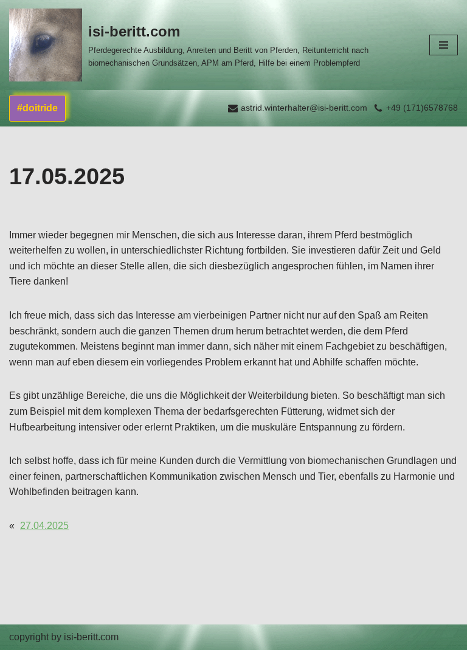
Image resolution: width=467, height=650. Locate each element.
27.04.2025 (44, 525)
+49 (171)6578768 (422, 107)
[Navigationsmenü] (443, 45)
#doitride (37, 108)
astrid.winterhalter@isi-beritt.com (304, 107)
